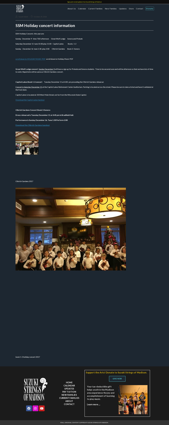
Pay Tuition (69, 392)
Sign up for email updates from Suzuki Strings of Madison (84, 2)
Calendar (69, 385)
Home (69, 382)
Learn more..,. (93, 404)
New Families (69, 395)
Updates (69, 388)
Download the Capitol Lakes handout (30, 100)
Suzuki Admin (23, 17)
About (69, 401)
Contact (69, 404)
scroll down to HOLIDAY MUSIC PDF (30, 59)
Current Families (69, 398)
